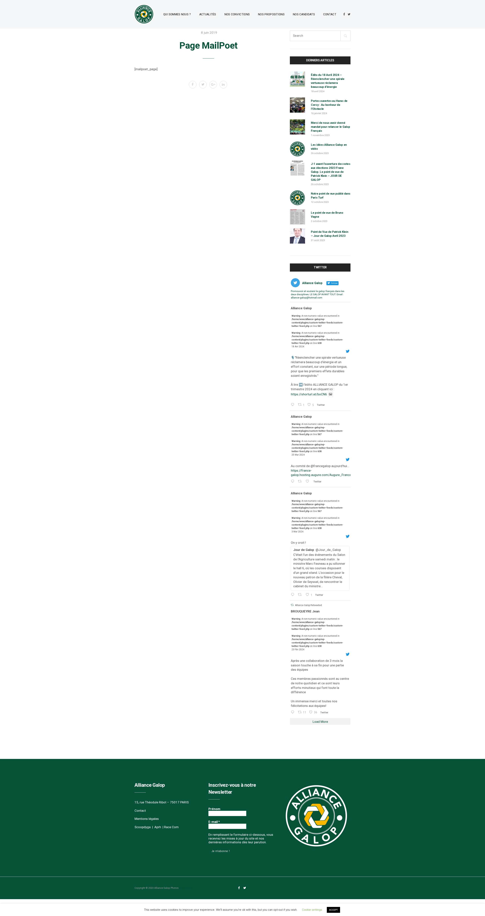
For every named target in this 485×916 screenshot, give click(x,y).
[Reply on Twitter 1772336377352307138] (293, 481)
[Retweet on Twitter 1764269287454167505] (301, 595)
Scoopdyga (143, 827)
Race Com (171, 827)
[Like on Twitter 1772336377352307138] (308, 481)
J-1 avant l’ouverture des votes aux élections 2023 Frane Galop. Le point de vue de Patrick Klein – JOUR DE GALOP (330, 171)
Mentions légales (147, 819)
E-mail (214, 822)
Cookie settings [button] (312, 909)
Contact (140, 810)
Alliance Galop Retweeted (308, 605)
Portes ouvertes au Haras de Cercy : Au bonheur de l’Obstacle (329, 105)
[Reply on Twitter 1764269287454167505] (293, 595)
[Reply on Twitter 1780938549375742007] (293, 405)
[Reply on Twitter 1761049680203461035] (293, 712)
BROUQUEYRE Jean (305, 611)
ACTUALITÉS (207, 14)
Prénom (214, 809)
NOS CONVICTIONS (237, 14)
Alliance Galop (301, 308)
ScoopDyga (185, 887)
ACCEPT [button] (333, 909)
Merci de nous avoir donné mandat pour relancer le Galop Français (330, 126)
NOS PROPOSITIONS (271, 14)
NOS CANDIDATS (304, 14)
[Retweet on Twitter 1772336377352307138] (301, 481)
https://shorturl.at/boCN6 (309, 394)
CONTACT (329, 14)
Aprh (157, 827)
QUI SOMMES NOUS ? (177, 14)
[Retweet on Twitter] (292, 605)
